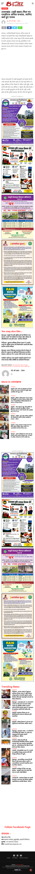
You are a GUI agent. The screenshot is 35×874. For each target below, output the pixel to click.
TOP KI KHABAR (19, 864)
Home (8, 858)
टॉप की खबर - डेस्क (14, 21)
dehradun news (6, 366)
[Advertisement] (17, 64)
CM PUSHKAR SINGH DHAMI (19, 365)
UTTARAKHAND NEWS (18, 366)
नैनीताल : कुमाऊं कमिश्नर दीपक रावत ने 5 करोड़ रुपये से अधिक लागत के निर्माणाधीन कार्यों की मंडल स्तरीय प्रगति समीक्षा (16, 344)
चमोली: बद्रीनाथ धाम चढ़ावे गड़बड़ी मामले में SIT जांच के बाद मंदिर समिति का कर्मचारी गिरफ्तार (16, 359)
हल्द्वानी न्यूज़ (27, 366)
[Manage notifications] (30, 870)
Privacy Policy (23, 858)
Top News (15, 858)
